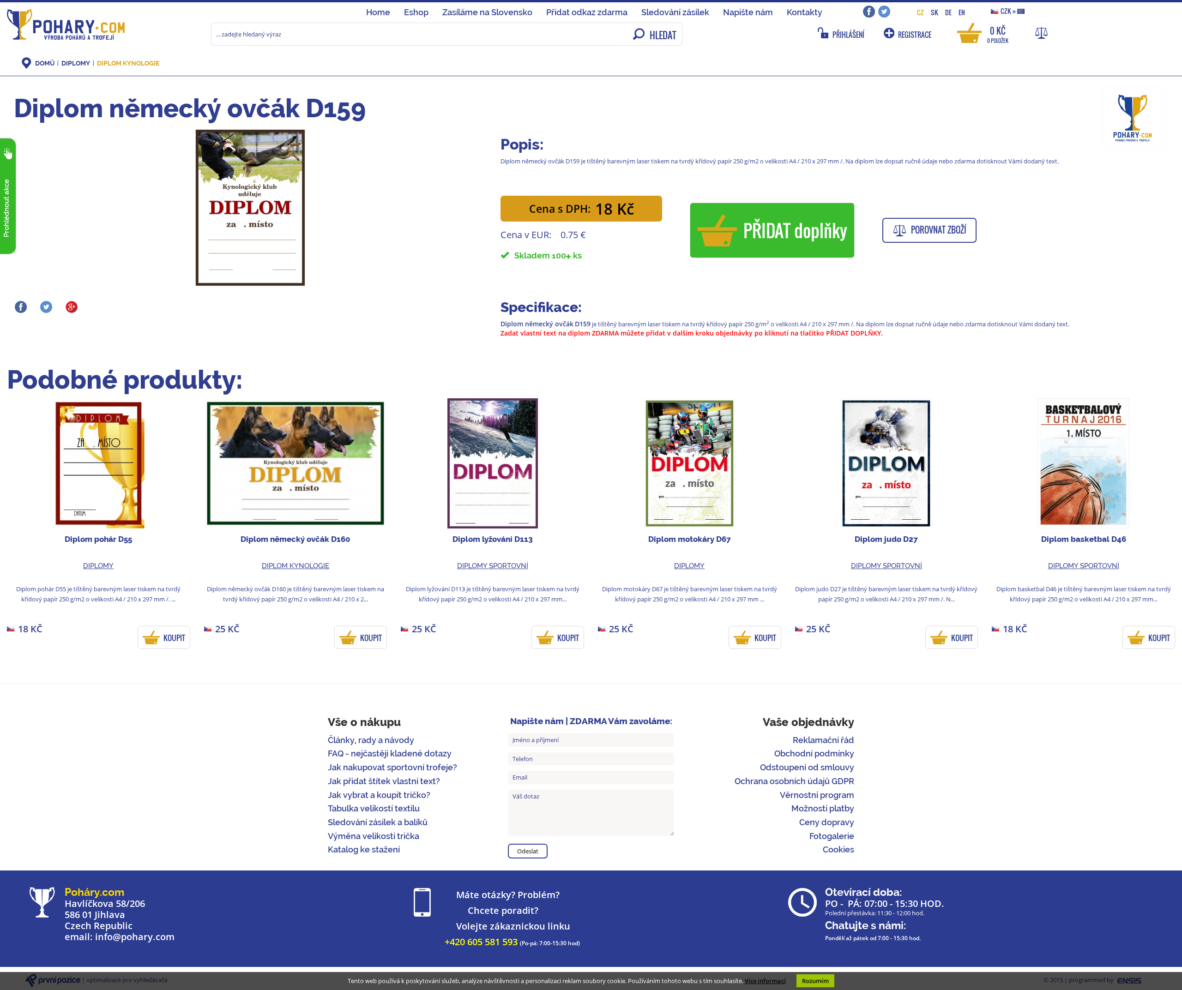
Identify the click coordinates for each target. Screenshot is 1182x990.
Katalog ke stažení (364, 849)
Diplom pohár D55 (98, 539)
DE (948, 12)
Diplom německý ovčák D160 (295, 539)
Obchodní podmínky (814, 753)
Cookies (838, 849)
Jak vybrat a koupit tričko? (379, 795)
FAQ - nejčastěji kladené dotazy (390, 753)
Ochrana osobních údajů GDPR (794, 781)
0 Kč (997, 34)
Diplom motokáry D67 (689, 539)
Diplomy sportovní (492, 566)
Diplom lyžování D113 (492, 539)
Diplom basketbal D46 (1083, 539)
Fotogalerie (831, 836)
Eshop (416, 12)
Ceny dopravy (826, 822)
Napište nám (748, 12)
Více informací (765, 981)
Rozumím (815, 981)
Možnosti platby (822, 808)
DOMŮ (44, 63)
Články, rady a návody (371, 740)
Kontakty (804, 12)
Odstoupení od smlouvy (807, 767)
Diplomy (75, 63)
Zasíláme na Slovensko (487, 12)
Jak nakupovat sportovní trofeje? (392, 767)
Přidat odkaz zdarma (586, 12)
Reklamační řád (823, 740)
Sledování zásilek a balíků (378, 822)
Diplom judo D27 (886, 539)
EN (962, 12)
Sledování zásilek (675, 12)
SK (934, 12)
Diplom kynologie (128, 63)
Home (378, 12)
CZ (920, 12)
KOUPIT (174, 637)
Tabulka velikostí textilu (374, 808)
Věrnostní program (817, 795)
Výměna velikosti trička (373, 836)
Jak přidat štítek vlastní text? (384, 781)
